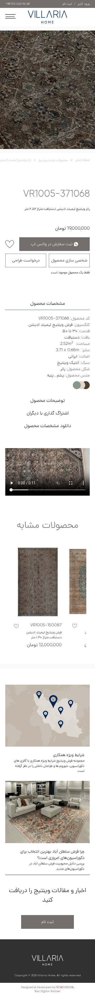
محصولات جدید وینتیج (53, 160)
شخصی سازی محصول (69, 260)
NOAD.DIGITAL (65, 987)
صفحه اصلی (82, 160)
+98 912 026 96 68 (17, 4)
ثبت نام (47, 922)
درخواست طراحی (26, 260)
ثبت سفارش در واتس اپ (52, 244)
